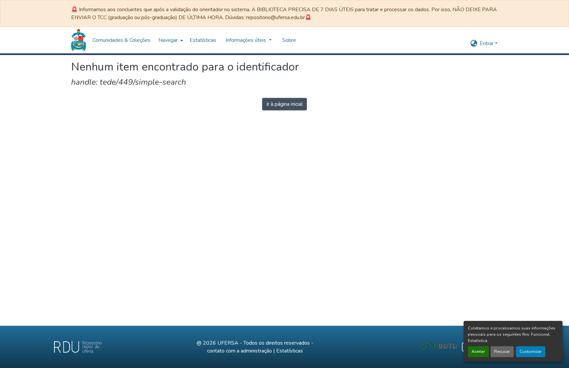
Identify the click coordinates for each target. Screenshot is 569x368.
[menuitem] (170, 40)
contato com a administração (239, 350)
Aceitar (478, 351)
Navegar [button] (168, 40)
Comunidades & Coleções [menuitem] (121, 40)
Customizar (531, 351)
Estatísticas (289, 350)
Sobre (289, 40)
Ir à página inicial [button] (284, 104)
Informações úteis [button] (246, 40)
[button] (78, 40)
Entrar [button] (487, 43)
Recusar (502, 351)
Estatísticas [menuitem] (203, 40)
